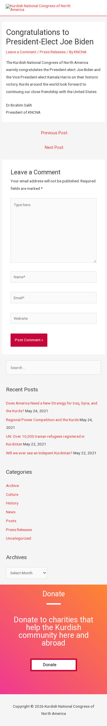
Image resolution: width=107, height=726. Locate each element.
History (12, 503)
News (10, 512)
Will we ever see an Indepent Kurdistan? (39, 453)
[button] (53, 664)
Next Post (54, 147)
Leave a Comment (21, 52)
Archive (12, 485)
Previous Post (54, 132)
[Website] (54, 319)
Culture (12, 494)
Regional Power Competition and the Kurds (42, 419)
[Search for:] (53, 367)
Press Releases (53, 52)
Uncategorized (18, 538)
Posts (11, 520)
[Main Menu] (95, 8)
